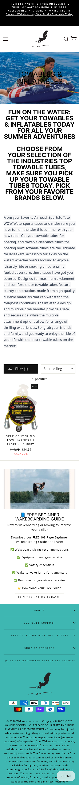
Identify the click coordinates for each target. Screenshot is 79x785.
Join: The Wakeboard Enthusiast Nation (39, 660)
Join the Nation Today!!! (39, 596)
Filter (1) (21, 368)
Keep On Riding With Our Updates (39, 635)
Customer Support (39, 622)
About (39, 610)
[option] (39, 9)
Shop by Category (39, 647)
